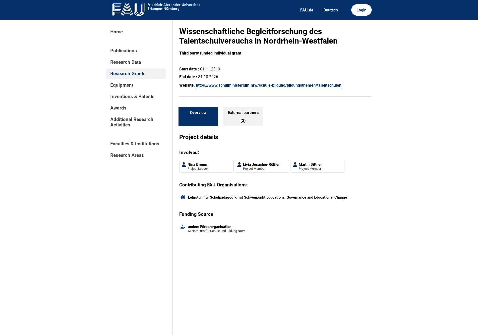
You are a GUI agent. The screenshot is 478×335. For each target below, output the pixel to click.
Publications (123, 51)
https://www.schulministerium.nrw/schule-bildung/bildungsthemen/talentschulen (268, 85)
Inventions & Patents (132, 96)
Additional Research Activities (131, 122)
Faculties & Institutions (134, 144)
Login (361, 10)
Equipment (121, 85)
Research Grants (128, 73)
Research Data (125, 62)
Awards (118, 108)
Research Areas (127, 155)
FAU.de (306, 10)
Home (116, 32)
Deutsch (330, 10)
